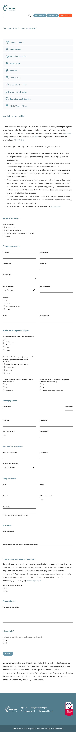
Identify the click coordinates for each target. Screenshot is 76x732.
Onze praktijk (40, 15)
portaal (68, 133)
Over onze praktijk (10, 28)
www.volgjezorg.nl (34, 580)
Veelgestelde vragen (39, 707)
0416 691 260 (19, 140)
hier (36, 136)
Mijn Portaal (53, 15)
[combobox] (5, 435)
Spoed (24, 707)
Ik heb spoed (65, 15)
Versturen (8, 654)
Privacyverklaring (46, 711)
